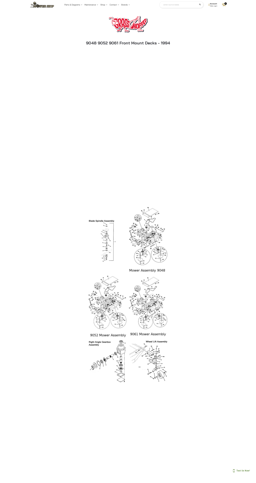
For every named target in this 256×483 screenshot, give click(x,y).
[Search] (200, 4)
